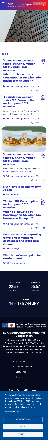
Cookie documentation (14, 411)
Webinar (9, 86)
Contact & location (24, 366)
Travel (14, 248)
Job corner (20, 361)
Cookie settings (22, 419)
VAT (38, 86)
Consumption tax (21, 86)
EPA (11, 194)
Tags (18, 377)
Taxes (32, 86)
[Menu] (5, 3)
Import (17, 194)
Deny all (23, 427)
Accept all (23, 434)
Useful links (21, 371)
